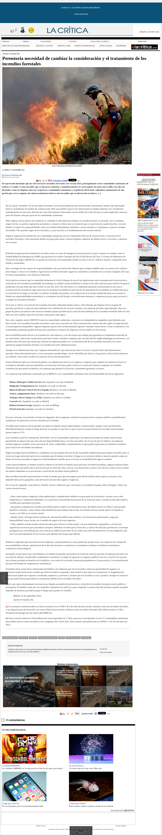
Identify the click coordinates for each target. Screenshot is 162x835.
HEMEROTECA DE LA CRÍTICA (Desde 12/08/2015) (147, 183)
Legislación (86, 638)
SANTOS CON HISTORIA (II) (84, 46)
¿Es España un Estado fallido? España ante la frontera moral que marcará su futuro (67, 673)
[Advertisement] (68, 818)
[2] (102, 374)
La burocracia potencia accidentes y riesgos (21, 679)
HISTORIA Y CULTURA (44, 46)
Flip (39, 181)
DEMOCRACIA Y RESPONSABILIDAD (16, 46)
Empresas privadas (73, 638)
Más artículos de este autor (10, 177)
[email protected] (81, 14)
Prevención (23, 638)
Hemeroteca (52, 829)
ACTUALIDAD (45, 41)
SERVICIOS (142, 41)
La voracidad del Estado (117, 691)
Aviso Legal (110, 829)
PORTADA (5, 41)
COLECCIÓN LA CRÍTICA (99, 41)
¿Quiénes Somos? (41, 826)
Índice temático (60, 829)
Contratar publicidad (120, 826)
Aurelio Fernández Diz (11, 54)
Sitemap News (69, 829)
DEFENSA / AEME (64, 46)
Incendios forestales (10, 638)
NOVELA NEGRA (106, 46)
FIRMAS (26, 41)
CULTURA (72, 41)
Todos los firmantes (106, 652)
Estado (61, 638)
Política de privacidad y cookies (98, 829)
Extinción (33, 638)
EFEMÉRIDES (121, 46)
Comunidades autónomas (48, 638)
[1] (39, 283)
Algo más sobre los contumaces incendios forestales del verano (65, 693)
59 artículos (103, 649)
